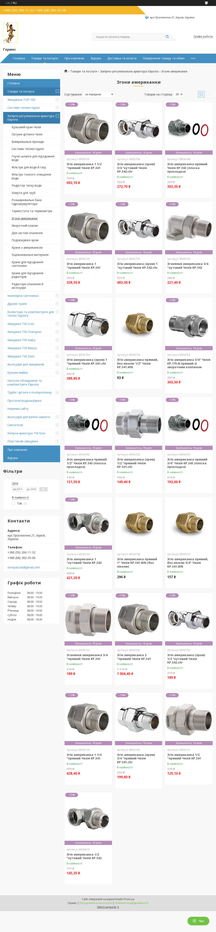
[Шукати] (167, 37)
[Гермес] (10, 33)
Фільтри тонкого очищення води (31, 176)
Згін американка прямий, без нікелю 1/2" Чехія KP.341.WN (137, 363)
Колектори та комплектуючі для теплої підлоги (30, 314)
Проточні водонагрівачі (24, 401)
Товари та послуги (44, 58)
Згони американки (25, 218)
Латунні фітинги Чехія (27, 134)
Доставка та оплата (121, 58)
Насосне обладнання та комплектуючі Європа (24, 382)
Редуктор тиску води (27, 185)
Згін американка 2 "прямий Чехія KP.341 (134, 657)
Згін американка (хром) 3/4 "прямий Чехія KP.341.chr (136, 758)
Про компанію (74, 58)
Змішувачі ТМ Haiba (21, 340)
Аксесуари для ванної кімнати (28, 417)
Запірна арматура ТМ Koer (26, 433)
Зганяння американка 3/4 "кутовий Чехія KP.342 (187, 266)
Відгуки (96, 58)
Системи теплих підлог (23, 108)
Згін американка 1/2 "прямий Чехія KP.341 (184, 756)
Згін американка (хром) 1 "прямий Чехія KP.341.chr (87, 361)
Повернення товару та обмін (164, 58)
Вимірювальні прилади (28, 142)
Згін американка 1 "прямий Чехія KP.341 (83, 266)
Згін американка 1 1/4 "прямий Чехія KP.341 (84, 756)
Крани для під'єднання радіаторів (27, 275)
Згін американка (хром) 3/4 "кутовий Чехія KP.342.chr (136, 167)
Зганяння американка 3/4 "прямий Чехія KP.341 (87, 657)
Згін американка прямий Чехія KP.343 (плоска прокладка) (187, 167)
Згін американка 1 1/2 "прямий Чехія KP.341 (84, 166)
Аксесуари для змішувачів (25, 364)
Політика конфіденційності (131, 903)
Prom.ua (129, 899)
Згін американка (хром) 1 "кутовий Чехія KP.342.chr (137, 266)
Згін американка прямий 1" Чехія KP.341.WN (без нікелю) (137, 562)
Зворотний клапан (25, 225)
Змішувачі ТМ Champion (24, 332)
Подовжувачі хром (25, 240)
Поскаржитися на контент (96, 903)
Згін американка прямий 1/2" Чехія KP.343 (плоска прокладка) (87, 463)
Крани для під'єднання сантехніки (27, 264)
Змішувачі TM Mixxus (22, 348)
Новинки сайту (17, 409)
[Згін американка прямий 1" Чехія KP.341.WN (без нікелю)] (138, 523)
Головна (19, 58)
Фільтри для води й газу (29, 167)
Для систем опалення (27, 233)
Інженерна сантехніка (22, 296)
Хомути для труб (24, 193)
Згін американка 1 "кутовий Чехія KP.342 (84, 561)
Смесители (15, 425)
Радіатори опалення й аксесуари (27, 286)
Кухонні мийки (17, 373)
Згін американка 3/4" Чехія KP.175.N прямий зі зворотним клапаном (188, 363)
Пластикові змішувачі (22, 441)
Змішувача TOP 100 (21, 100)
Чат (201, 921)
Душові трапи (17, 304)
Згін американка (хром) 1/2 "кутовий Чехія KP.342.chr (186, 658)
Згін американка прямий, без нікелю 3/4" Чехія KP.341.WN (187, 562)
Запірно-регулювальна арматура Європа (30, 118)
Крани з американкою (27, 247)
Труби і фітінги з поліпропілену (29, 392)
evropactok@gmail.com (24, 567)
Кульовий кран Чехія (26, 127)
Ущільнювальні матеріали (30, 255)
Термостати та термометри (32, 211)
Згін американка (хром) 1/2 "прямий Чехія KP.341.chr (136, 463)
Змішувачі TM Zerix (20, 356)
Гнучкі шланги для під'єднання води (33, 158)
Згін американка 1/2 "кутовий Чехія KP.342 (84, 856)
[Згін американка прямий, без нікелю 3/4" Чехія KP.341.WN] (189, 523)
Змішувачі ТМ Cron (20, 324)
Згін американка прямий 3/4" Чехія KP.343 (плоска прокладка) (187, 463)
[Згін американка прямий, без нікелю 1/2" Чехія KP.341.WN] (138, 323)
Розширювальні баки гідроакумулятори (27, 202)
